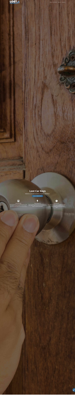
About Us (59, 2)
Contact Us (63, 2)
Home (51, 2)
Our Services (55, 2)
